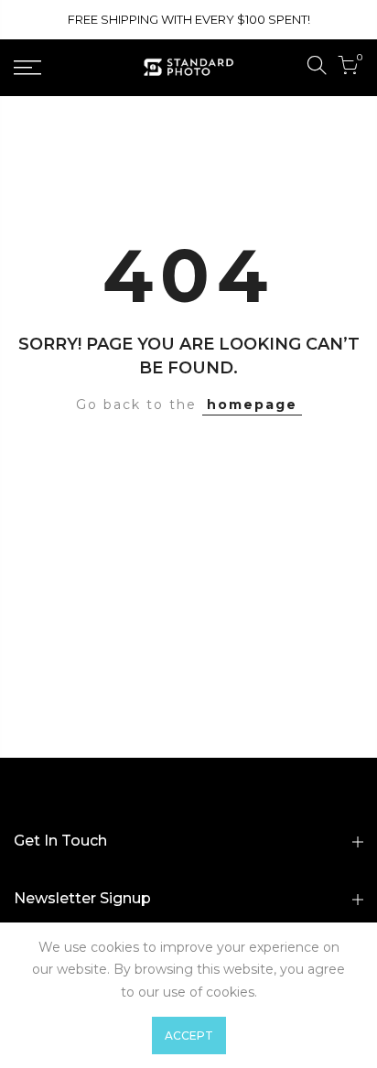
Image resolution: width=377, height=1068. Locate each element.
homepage (252, 404)
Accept (189, 1035)
